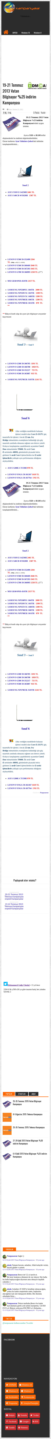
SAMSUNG (13, 296)
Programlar (7, 42)
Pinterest (24, 1428)
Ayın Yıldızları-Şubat (24, 141)
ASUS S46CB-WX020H (18, 195)
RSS (36, 1421)
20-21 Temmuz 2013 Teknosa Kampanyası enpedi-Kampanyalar (14, 896)
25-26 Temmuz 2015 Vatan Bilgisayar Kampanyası (27, 1103)
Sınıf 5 (31, 344)
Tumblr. (11, 1428)
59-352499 (26, 259)
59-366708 (26, 367)
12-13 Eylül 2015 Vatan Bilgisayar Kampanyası (19, 1260)
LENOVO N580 (15, 373)
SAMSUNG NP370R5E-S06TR (21, 300)
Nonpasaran (12, 1256)
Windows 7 (7, 37)
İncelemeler (19, 37)
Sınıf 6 (25, 418)
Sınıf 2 (25, 185)
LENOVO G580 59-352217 (19, 370)
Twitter (36, 1415)
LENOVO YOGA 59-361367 (20, 474)
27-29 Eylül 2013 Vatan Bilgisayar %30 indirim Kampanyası (28, 1142)
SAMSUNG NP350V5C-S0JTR (21, 293)
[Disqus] (25, 947)
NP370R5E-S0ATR (26, 303)
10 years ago (40, 1260)
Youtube (23, 1415)
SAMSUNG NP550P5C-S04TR (21, 290)
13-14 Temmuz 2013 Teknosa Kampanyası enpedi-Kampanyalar (14, 906)
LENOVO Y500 (15, 259)
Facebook (12, 1421)
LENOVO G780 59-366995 (19, 272)
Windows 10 (25, 32)
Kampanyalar (31, 37)
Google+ (25, 1421)
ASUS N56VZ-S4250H (17, 192)
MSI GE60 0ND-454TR (17, 281)
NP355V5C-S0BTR (26, 296)
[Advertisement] (25, 62)
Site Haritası (20, 42)
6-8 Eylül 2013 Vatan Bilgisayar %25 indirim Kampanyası (30, 1155)
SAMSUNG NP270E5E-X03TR (21, 379)
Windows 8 (37, 32)
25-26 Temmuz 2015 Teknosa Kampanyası (29, 1127)
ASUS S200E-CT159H (17, 468)
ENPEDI (15, 32)
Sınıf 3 (21, 344)
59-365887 (26, 373)
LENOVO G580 (15, 367)
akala (9, 1265)
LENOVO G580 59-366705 (19, 363)
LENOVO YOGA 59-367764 (20, 478)
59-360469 (26, 265)
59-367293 (26, 269)
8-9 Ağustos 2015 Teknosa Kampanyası (27, 1114)
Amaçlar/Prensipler (30, 1403)
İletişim (11, 1415)
